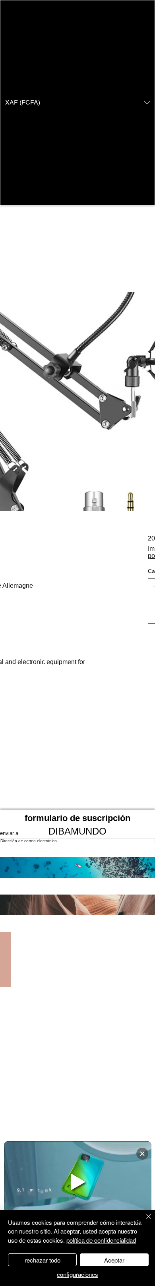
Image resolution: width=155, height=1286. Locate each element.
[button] (77, 102)
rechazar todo (42, 1260)
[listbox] (77, 102)
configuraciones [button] (77, 1274)
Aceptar (114, 1260)
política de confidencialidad (101, 1240)
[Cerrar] (143, 1221)
